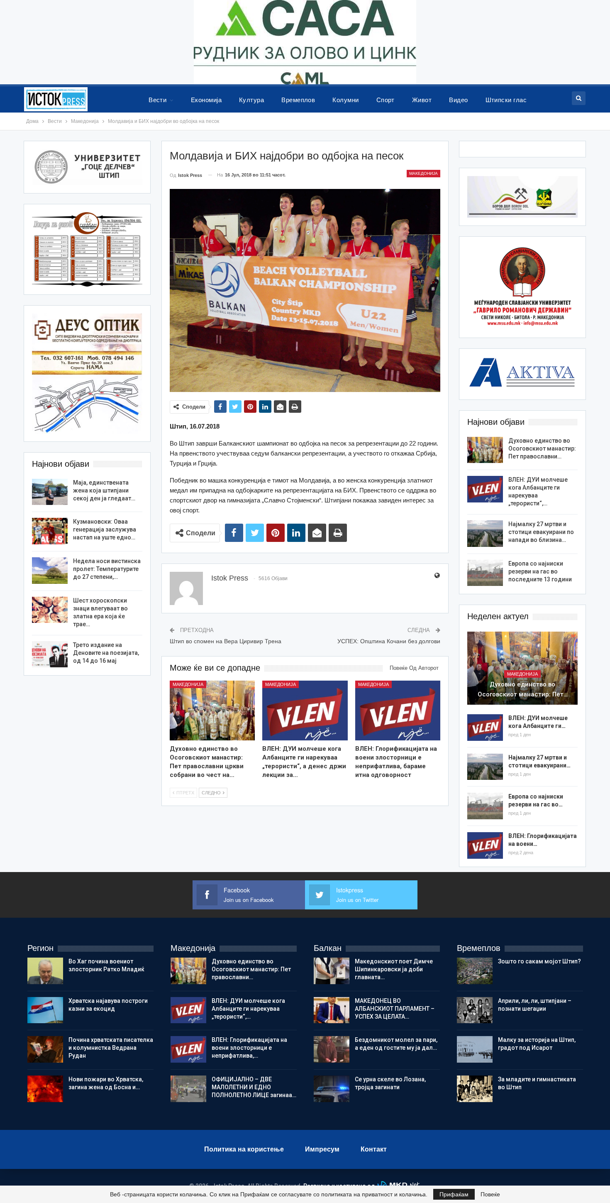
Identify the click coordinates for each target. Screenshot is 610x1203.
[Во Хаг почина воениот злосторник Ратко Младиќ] (45, 971)
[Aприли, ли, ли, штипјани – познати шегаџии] (475, 1010)
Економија (206, 99)
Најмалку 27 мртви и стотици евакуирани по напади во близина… (541, 532)
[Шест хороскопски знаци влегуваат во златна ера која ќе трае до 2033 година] (50, 610)
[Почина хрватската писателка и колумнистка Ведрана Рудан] (45, 1049)
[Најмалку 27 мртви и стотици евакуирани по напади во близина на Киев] (485, 533)
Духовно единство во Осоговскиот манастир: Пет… (523, 689)
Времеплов (298, 99)
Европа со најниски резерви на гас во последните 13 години (540, 571)
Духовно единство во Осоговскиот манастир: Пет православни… (542, 448)
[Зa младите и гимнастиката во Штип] (475, 1089)
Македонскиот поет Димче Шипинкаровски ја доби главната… (394, 969)
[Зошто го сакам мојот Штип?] (475, 971)
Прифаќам (453, 1194)
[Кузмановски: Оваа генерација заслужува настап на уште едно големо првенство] (50, 531)
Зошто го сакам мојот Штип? (539, 961)
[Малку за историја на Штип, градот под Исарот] (475, 1049)
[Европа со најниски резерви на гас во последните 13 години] (485, 573)
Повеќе (490, 1194)
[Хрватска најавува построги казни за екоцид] (45, 1010)
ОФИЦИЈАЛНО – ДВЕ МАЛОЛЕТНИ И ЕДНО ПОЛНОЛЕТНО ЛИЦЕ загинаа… (254, 1087)
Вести (157, 99)
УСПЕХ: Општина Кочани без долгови (388, 641)
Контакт (374, 1149)
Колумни (345, 99)
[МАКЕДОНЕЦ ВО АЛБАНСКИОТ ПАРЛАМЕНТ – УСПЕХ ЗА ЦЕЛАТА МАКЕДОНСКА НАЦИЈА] (331, 1010)
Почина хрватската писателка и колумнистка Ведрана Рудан (110, 1047)
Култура (251, 99)
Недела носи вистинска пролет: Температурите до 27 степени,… (107, 569)
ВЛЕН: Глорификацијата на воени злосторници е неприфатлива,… (249, 1047)
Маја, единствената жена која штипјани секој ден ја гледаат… (104, 490)
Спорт (385, 99)
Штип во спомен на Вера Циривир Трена (225, 641)
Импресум (322, 1149)
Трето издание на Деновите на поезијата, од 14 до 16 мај (106, 653)
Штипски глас (506, 99)
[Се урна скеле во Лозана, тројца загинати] (331, 1089)
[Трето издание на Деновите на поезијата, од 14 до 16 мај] (50, 654)
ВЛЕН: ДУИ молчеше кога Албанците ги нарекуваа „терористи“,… (248, 1008)
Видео (458, 99)
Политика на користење (244, 1149)
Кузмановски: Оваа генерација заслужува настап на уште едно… (104, 529)
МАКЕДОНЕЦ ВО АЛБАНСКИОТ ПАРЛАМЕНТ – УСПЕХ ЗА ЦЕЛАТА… (394, 1008)
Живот (422, 99)
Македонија (423, 173)
